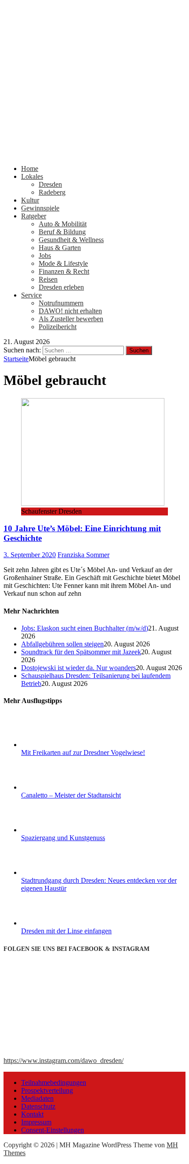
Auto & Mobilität (63, 224)
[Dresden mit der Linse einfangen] (54, 923)
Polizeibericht (57, 326)
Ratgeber (33, 216)
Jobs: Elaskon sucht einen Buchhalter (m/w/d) (84, 628)
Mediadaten (37, 1098)
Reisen (48, 279)
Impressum (36, 1122)
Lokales (32, 176)
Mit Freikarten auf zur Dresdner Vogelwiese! (83, 752)
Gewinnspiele (40, 208)
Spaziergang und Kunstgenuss (63, 837)
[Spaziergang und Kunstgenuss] (54, 830)
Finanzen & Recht (64, 271)
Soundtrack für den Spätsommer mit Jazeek (81, 652)
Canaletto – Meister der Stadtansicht (71, 795)
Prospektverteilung (47, 1090)
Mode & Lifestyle (63, 263)
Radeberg (52, 192)
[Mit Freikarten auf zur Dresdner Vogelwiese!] (54, 744)
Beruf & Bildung (62, 232)
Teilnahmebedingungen (53, 1082)
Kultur (30, 200)
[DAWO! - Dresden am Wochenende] (94, 153)
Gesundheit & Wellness (71, 239)
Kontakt (32, 1114)
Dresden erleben (61, 287)
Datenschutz (38, 1106)
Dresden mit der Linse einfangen (66, 931)
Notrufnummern (61, 303)
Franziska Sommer (83, 554)
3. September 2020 (30, 554)
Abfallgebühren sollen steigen (62, 644)
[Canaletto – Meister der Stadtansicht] (54, 787)
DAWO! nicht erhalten (70, 311)
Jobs (45, 255)
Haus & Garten (60, 247)
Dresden (50, 184)
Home (29, 168)
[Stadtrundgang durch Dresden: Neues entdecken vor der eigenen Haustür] (54, 872)
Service (31, 295)
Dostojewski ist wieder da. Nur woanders (78, 667)
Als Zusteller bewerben (71, 319)
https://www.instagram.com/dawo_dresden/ (64, 1060)
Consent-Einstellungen (52, 1130)
